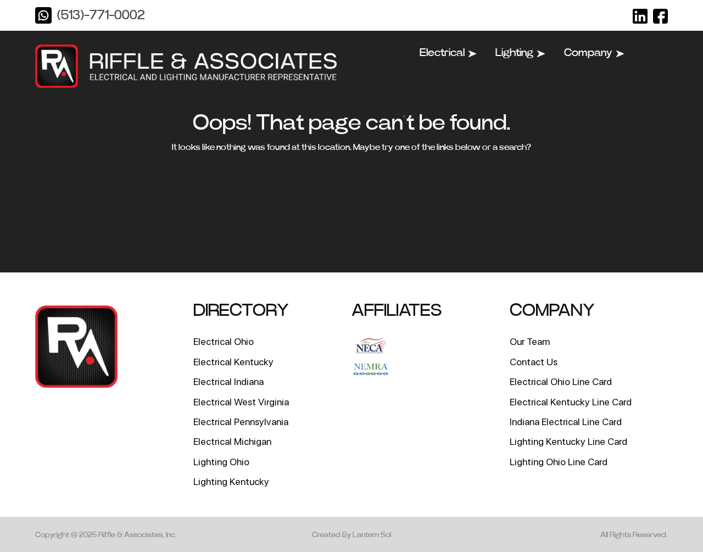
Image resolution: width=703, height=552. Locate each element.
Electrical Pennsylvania (240, 421)
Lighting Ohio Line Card (558, 461)
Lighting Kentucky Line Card (568, 441)
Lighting (514, 52)
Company (588, 52)
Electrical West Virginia (241, 402)
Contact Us (533, 361)
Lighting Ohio (221, 461)
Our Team (530, 341)
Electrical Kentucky (233, 361)
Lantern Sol (372, 535)
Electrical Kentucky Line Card (571, 402)
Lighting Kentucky (231, 481)
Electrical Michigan (232, 441)
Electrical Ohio (223, 341)
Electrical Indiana (228, 381)
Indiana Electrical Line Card (566, 421)
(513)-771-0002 (100, 15)
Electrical (442, 52)
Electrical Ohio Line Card (561, 381)
